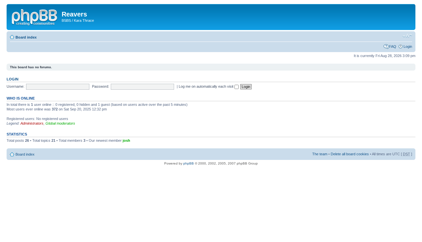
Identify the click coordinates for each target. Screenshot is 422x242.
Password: (100, 86)
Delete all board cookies (350, 154)
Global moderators (60, 123)
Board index (26, 37)
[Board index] (35, 16)
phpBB (188, 163)
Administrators (32, 123)
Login (408, 46)
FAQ (392, 46)
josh (126, 140)
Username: (15, 86)
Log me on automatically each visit (206, 86)
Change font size (407, 36)
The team (319, 154)
